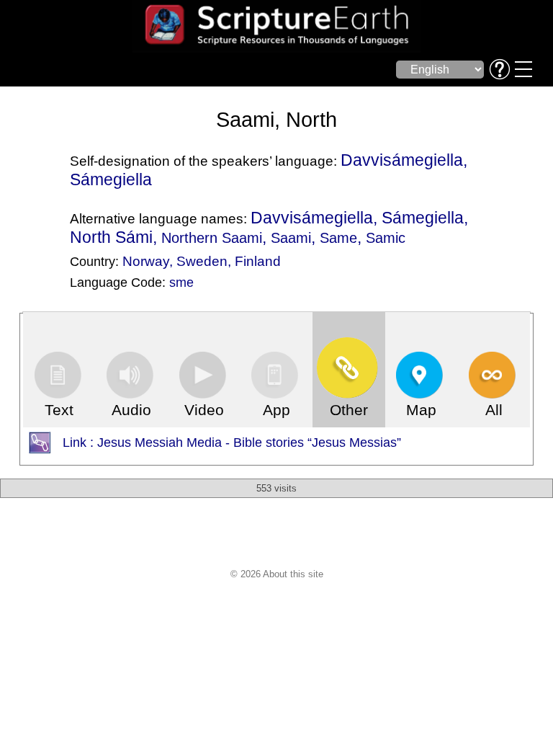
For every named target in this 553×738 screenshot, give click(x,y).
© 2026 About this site (276, 574)
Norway (145, 261)
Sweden (202, 261)
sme (181, 282)
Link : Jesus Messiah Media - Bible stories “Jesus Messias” (232, 442)
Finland (258, 261)
